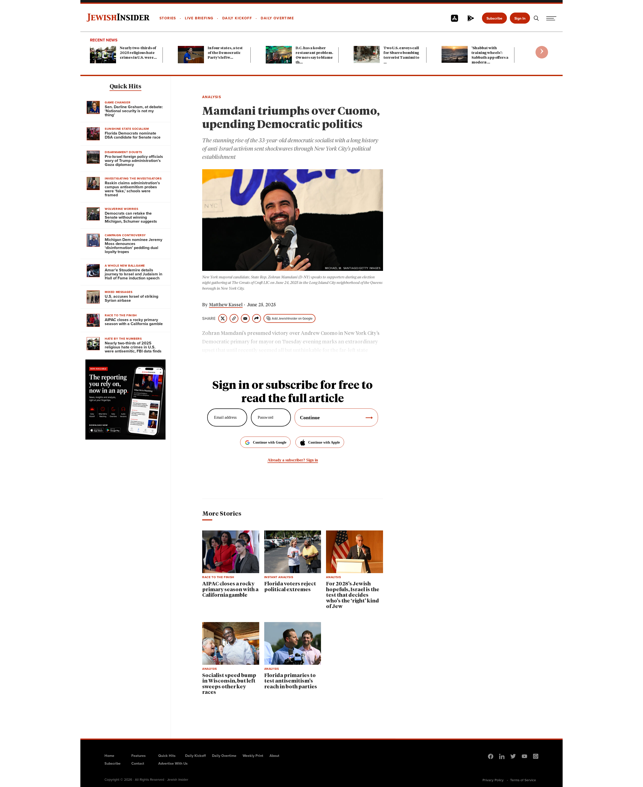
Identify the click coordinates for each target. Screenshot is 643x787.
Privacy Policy (493, 779)
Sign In (519, 18)
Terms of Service (523, 779)
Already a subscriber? (292, 460)
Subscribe (494, 18)
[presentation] (541, 52)
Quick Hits (125, 87)
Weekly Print (253, 755)
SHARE (209, 319)
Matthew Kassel (226, 305)
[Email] (245, 318)
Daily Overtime (224, 755)
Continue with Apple (324, 442)
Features (138, 755)
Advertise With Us (173, 763)
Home (109, 755)
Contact (137, 763)
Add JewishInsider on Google (292, 318)
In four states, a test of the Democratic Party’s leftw (225, 52)
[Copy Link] (234, 318)
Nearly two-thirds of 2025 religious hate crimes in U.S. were (138, 52)
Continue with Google (269, 442)
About (274, 755)
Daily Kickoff (195, 755)
